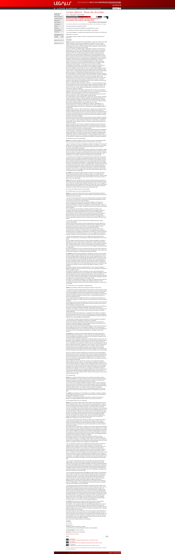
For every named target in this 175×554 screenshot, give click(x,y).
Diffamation (57, 20)
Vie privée (56, 32)
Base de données (58, 16)
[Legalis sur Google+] (120, 5)
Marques (56, 28)
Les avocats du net (95, 8)
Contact (111, 552)
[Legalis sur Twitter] (115, 5)
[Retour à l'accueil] (55, 8)
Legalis (58, 40)
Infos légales (117, 552)
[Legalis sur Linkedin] (118, 5)
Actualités (62, 8)
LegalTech (83, 8)
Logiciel (56, 26)
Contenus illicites (58, 18)
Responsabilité (57, 30)
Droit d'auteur (57, 22)
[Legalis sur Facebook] (113, 5)
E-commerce (57, 24)
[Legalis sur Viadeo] (116, 5)
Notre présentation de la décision (72, 534)
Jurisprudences (72, 8)
